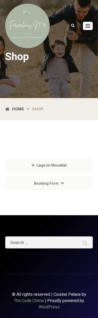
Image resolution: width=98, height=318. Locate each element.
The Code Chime (29, 300)
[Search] (85, 242)
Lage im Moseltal (52, 165)
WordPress (49, 306)
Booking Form (46, 183)
